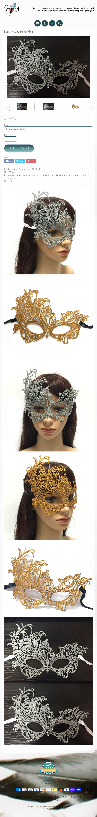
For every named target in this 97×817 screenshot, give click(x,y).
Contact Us (48, 797)
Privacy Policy (61, 797)
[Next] (91, 107)
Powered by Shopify (48, 809)
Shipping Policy (18, 797)
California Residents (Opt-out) (48, 800)
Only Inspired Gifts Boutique (48, 807)
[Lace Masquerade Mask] (22, 106)
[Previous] (6, 107)
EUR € (47, 783)
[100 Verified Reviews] (48, 779)
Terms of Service (78, 797)
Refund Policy (33, 797)
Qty (5, 135)
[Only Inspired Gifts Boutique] (11, 9)
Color (6, 125)
